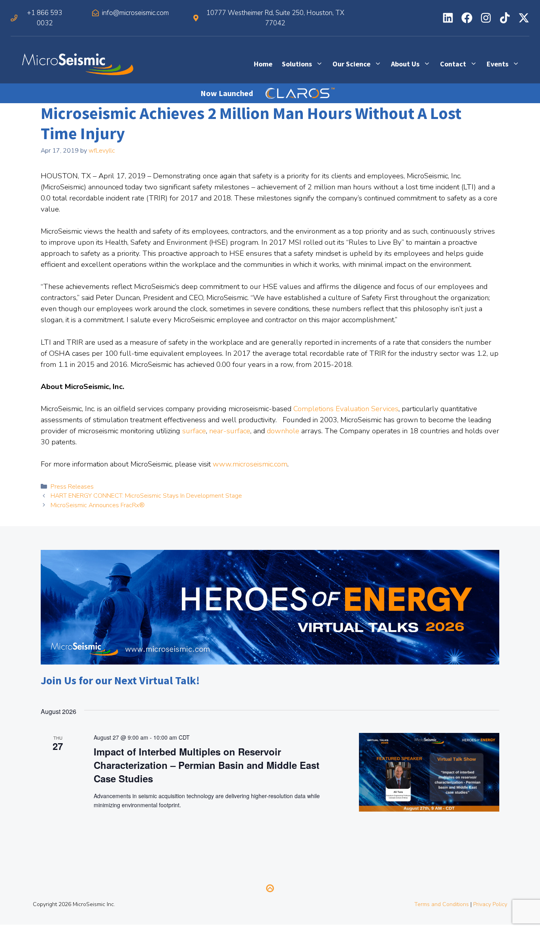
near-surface (229, 431)
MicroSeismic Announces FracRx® (98, 505)
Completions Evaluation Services (345, 409)
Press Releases (72, 486)
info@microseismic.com (135, 12)
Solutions (297, 63)
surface (194, 431)
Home (263, 63)
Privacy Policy (490, 904)
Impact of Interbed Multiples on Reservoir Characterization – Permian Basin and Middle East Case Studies (206, 765)
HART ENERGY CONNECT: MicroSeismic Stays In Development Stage (146, 495)
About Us (405, 63)
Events (497, 63)
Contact (453, 63)
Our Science (351, 63)
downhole (283, 431)
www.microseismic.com (250, 464)
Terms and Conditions (441, 904)
